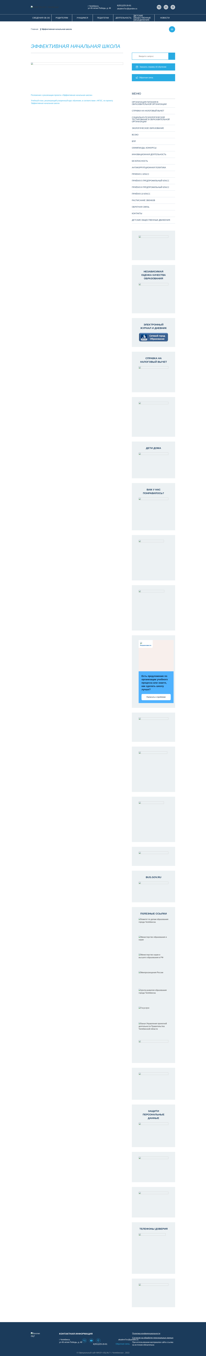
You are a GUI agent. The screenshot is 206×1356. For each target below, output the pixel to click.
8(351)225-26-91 (124, 6)
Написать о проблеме (156, 697)
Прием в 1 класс (140, 174)
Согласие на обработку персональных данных (152, 1338)
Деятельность (123, 18)
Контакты (137, 213)
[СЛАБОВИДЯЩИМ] (172, 29)
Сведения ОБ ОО (41, 18)
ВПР (134, 141)
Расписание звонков (143, 200)
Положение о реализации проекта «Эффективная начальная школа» (61, 95)
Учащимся (82, 18)
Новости (165, 18)
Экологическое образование (148, 128)
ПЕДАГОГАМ (103, 18)
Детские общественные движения (151, 220)
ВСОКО (135, 135)
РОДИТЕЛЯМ (62, 18)
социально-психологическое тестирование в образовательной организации (151, 119)
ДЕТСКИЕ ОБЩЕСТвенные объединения (142, 18)
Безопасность (140, 161)
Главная (34, 29)
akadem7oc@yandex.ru (127, 9)
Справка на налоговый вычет (148, 111)
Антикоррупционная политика (149, 168)
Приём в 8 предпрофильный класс (150, 187)
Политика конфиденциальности (146, 1333)
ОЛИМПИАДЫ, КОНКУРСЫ (144, 148)
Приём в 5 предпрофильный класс (150, 181)
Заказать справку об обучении (152, 67)
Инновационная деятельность (149, 154)
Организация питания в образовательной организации (149, 103)
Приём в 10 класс (141, 194)
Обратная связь (146, 78)
